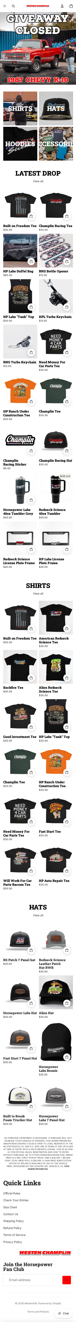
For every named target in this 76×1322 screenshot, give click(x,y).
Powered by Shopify (49, 1303)
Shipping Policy (13, 1221)
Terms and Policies (38, 1311)
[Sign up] (66, 1280)
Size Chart (10, 1207)
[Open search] (13, 6)
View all (38, 181)
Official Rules (11, 1193)
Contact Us (10, 1214)
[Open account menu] (62, 6)
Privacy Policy (12, 1242)
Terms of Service (14, 1235)
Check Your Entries (15, 1200)
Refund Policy (12, 1228)
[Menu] (4, 6)
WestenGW (30, 1303)
